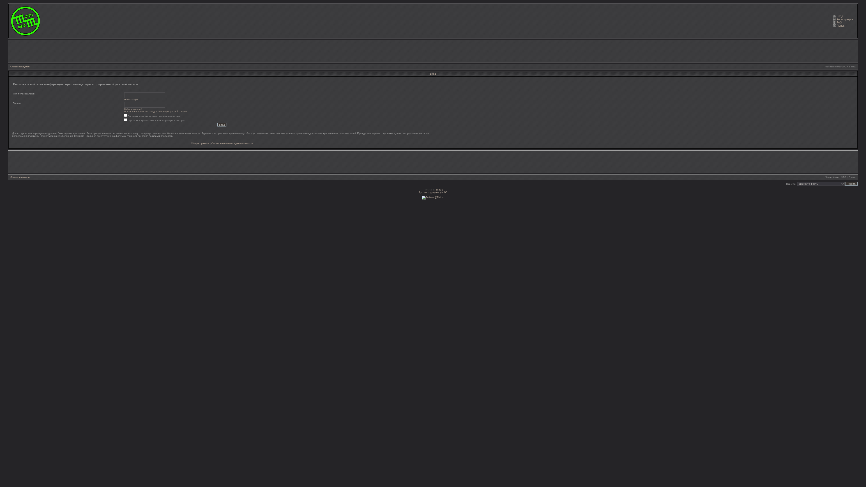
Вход (840, 16)
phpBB (439, 189)
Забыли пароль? (133, 109)
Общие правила (200, 143)
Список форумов (20, 66)
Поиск (840, 25)
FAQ (839, 22)
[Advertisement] (433, 51)
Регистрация (845, 19)
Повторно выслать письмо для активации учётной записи (155, 111)
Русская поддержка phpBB (433, 192)
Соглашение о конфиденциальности (232, 143)
